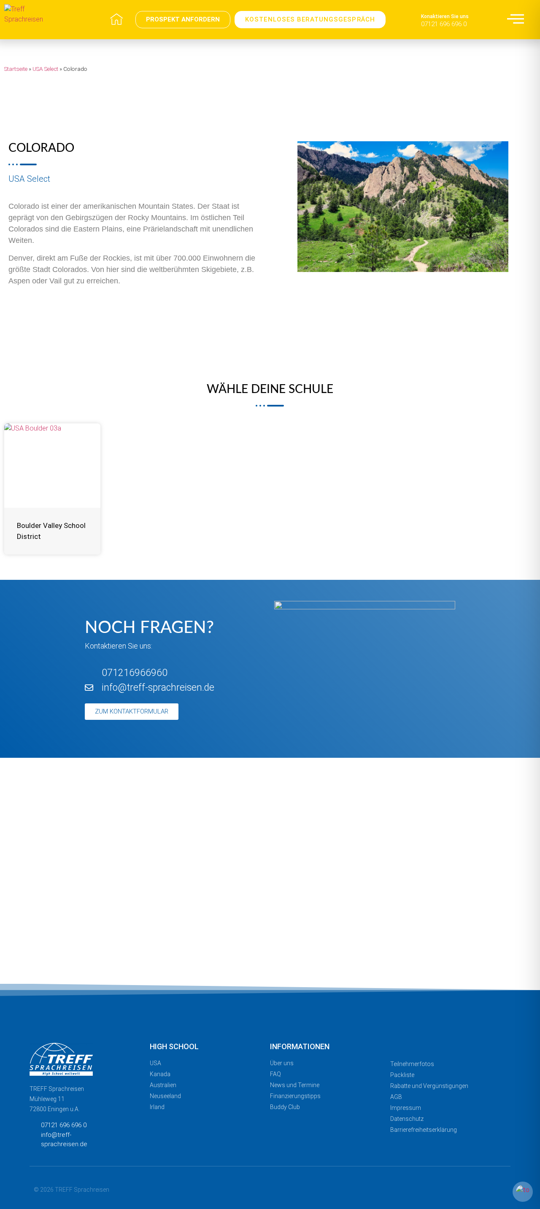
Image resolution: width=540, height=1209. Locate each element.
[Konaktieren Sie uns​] (411, 19)
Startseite (15, 68)
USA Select (45, 68)
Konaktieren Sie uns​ (445, 16)
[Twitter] (486, 1188)
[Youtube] (470, 1188)
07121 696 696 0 (444, 24)
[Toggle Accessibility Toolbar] (523, 1192)
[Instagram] (454, 1188)
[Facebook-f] (437, 1188)
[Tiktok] (503, 1188)
